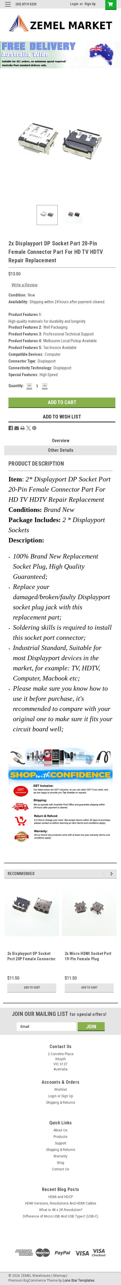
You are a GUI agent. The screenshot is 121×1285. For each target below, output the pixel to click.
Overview (61, 440)
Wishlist (60, 1090)
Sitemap (59, 1276)
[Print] (22, 428)
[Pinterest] (34, 428)
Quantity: (16, 385)
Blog (60, 1163)
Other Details (60, 450)
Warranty (60, 1156)
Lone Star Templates (79, 1280)
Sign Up (90, 4)
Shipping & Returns (60, 1103)
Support (60, 1143)
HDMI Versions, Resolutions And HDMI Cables (60, 1203)
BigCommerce (34, 1280)
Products (60, 1137)
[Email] (16, 428)
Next (112, 144)
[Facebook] (10, 428)
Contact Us (60, 1169)
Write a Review (25, 285)
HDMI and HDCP (60, 1197)
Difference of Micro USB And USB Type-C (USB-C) (60, 1216)
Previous (8, 144)
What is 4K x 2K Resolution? (60, 1210)
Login (74, 4)
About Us (60, 1130)
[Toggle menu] (7, 8)
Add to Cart (32, 987)
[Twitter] (28, 428)
